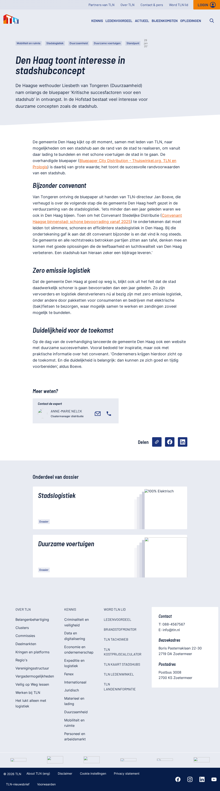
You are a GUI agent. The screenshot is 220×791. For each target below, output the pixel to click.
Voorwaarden (46, 784)
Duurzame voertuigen (107, 43)
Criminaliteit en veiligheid (76, 622)
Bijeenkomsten (165, 21)
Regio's (21, 660)
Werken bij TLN (27, 692)
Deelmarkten (25, 644)
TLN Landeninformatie (120, 686)
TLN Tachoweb (116, 639)
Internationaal (75, 682)
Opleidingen (190, 21)
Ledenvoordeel (118, 21)
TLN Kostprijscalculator (122, 651)
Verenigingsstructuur (32, 668)
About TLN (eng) (38, 773)
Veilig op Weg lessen (32, 684)
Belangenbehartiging (32, 619)
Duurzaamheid (79, 43)
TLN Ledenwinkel (119, 674)
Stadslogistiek (55, 43)
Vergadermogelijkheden (34, 676)
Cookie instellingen (93, 773)
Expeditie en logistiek (74, 663)
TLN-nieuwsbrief (17, 784)
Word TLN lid (178, 5)
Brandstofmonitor (120, 629)
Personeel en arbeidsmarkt (75, 736)
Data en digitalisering (74, 636)
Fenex (69, 674)
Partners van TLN (102, 5)
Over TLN (127, 5)
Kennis (97, 21)
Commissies (25, 635)
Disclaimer (65, 773)
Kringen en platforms (32, 652)
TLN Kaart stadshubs (122, 664)
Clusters (22, 628)
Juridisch (71, 690)
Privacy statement (126, 773)
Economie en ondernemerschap (78, 650)
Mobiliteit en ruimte (28, 43)
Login (203, 4)
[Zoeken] (212, 20)
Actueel (142, 21)
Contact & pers (152, 5)
